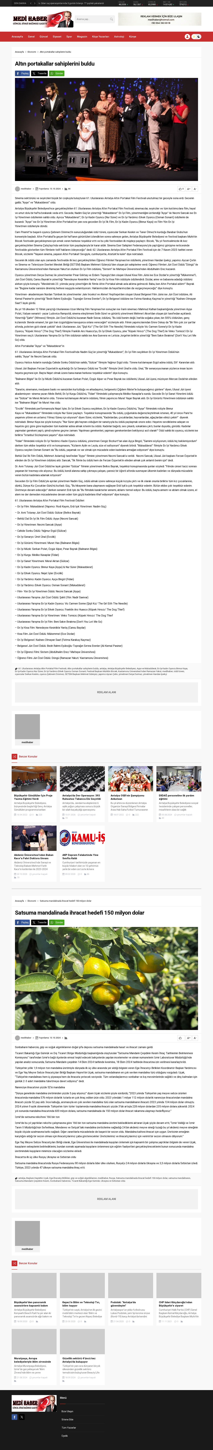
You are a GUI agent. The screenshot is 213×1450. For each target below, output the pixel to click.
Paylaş (25, 73)
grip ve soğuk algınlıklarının (84, 1178)
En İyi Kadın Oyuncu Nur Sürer (29, 671)
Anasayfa (19, 52)
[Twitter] (22, 1417)
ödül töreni (179, 671)
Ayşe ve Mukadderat (146, 668)
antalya (103, 668)
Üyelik (65, 1436)
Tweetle (42, 73)
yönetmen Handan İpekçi (155, 674)
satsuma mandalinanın (179, 1178)
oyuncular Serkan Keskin (27, 674)
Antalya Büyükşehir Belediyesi (121, 668)
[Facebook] (14, 1417)
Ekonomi (32, 52)
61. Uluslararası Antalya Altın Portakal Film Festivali (42, 668)
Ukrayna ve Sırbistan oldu (113, 1181)
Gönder (59, 73)
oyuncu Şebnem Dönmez (52, 674)
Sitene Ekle (67, 1419)
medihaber (26, 188)
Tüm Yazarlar (69, 1427)
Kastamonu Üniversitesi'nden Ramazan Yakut (139, 671)
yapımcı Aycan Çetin (108, 674)
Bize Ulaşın (67, 1411)
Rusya (112, 1178)
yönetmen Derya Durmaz (130, 674)
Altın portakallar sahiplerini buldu (83, 668)
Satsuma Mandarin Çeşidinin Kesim (32, 1181)
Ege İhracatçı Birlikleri (59, 1178)
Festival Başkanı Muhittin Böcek (102, 671)
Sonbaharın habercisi (60, 1181)
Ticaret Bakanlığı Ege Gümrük (86, 1181)
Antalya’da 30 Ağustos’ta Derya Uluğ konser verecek (65, 3)
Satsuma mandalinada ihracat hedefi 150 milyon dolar (142, 1178)
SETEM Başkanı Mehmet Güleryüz (81, 674)
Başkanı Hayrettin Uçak (37, 1178)
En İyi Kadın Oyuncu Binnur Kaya (172, 668)
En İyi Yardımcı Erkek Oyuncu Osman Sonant (65, 671)
